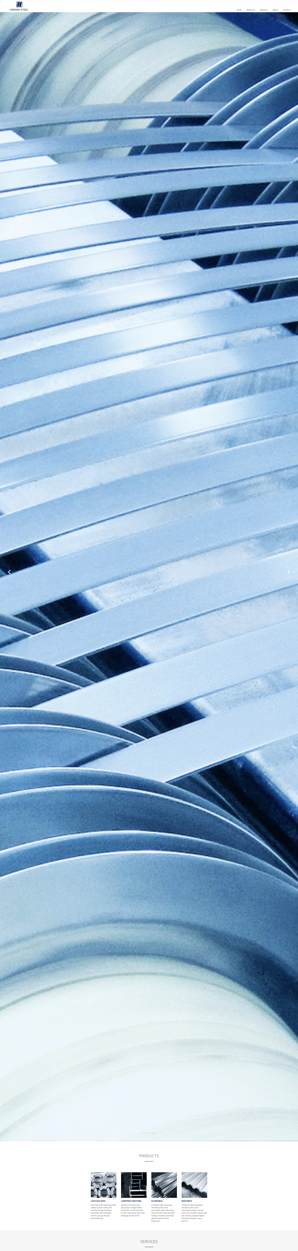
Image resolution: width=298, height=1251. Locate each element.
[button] (9, 571)
